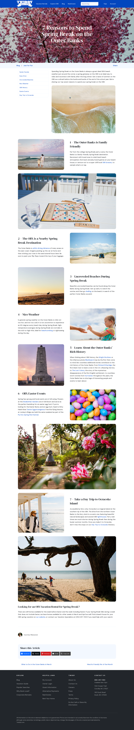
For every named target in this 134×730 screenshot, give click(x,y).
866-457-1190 (99, 680)
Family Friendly (24, 72)
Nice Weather (24, 84)
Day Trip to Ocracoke (27, 95)
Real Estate (71, 4)
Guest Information (49, 687)
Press (70, 691)
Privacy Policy (73, 698)
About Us (72, 680)
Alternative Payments (50, 691)
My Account (47, 680)
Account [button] (113, 4)
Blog (63, 4)
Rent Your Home (48, 698)
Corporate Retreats (24, 695)
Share (115, 65)
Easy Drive (23, 76)
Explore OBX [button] (55, 4)
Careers (71, 687)
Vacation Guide (22, 684)
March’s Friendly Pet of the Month (100, 664)
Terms (70, 695)
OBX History (23, 87)
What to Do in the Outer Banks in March (36, 664)
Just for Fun (28, 65)
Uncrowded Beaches (26, 80)
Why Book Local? (22, 691)
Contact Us (72, 684)
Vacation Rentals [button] (41, 4)
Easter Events (24, 91)
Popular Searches (23, 687)
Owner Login (47, 684)
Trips (105, 4)
